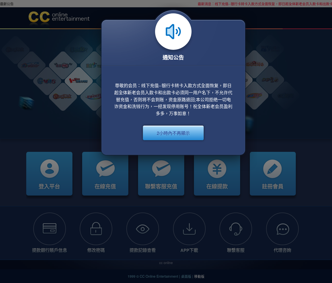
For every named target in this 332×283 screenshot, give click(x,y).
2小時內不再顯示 (173, 133)
